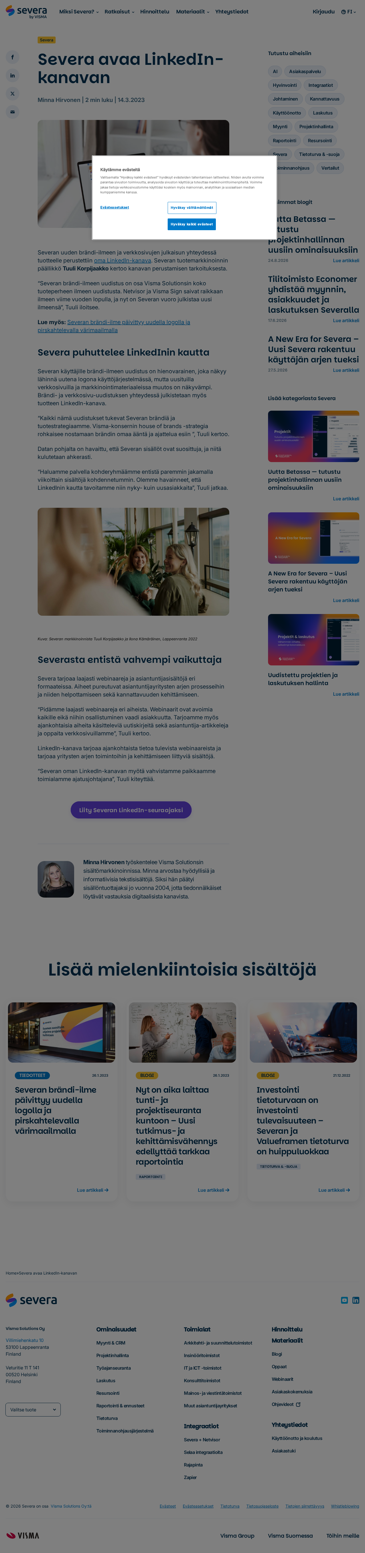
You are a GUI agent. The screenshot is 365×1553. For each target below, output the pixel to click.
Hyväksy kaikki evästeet (192, 224)
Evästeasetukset (114, 207)
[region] (184, 197)
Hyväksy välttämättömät (192, 208)
